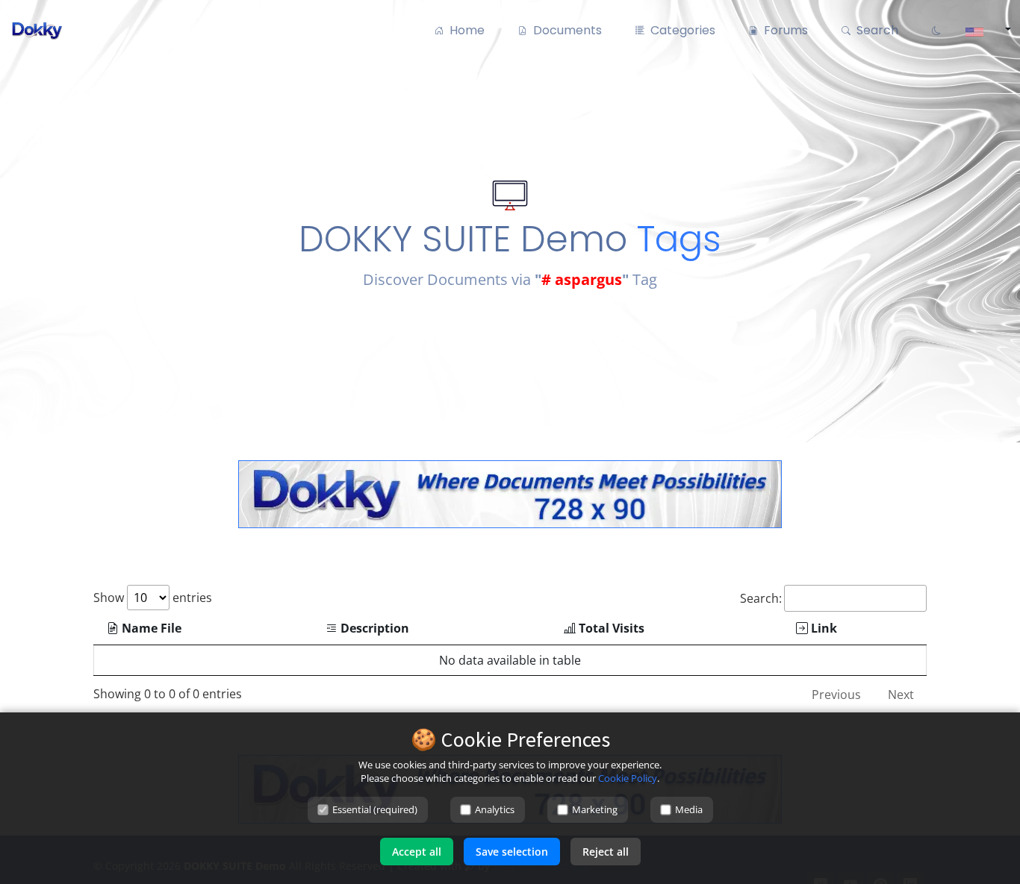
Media (689, 809)
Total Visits (610, 628)
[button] (983, 30)
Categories (679, 30)
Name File (150, 628)
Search (874, 30)
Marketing (595, 809)
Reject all (605, 851)
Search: (761, 598)
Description (373, 628)
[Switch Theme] (934, 31)
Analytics (494, 809)
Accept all (416, 851)
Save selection (512, 851)
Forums (783, 30)
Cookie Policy (627, 778)
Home (464, 30)
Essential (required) (374, 809)
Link (822, 628)
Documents (564, 30)
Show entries (152, 597)
